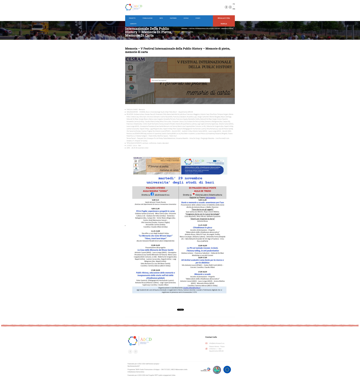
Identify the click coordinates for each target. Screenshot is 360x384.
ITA (234, 4)
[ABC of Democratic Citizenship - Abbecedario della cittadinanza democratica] (133, 7)
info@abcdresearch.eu (216, 343)
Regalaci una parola (224, 21)
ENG (234, 9)
